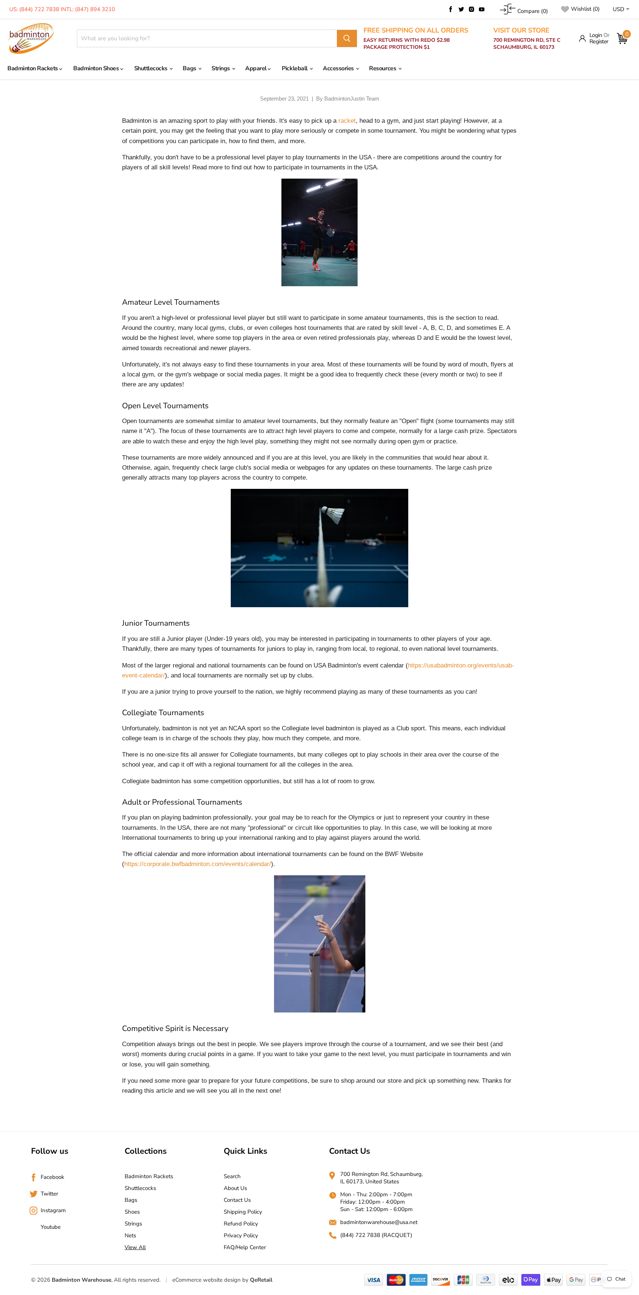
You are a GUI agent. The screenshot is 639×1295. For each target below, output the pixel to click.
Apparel (256, 68)
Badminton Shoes (96, 68)
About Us (235, 1188)
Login (595, 35)
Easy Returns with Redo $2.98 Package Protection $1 (416, 39)
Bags (190, 68)
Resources (383, 68)
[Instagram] (471, 9)
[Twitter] (461, 9)
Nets (130, 1235)
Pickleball (295, 68)
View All (135, 1247)
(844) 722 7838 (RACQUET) (376, 1235)
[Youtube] (482, 9)
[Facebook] (451, 9)
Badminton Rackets (33, 68)
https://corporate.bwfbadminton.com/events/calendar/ (197, 864)
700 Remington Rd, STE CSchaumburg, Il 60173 (527, 39)
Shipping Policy (243, 1211)
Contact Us (237, 1200)
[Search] (347, 38)
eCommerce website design (206, 1280)
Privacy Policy (241, 1235)
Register (598, 41)
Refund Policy (241, 1223)
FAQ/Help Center (245, 1247)
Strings (221, 68)
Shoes (132, 1211)
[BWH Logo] (30, 38)
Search (232, 1176)
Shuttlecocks (151, 68)
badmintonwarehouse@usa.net (378, 1222)
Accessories (339, 68)
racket (347, 120)
